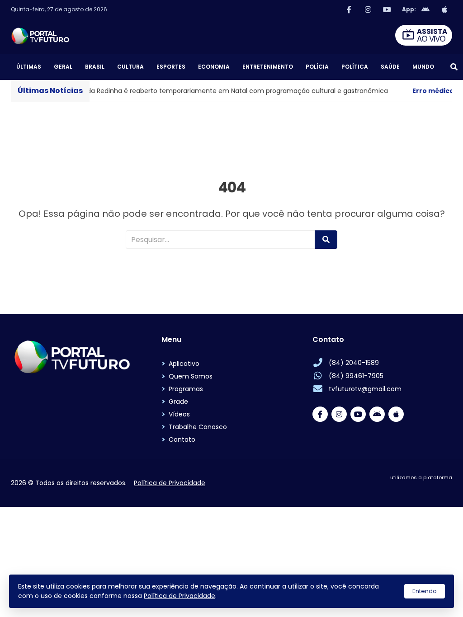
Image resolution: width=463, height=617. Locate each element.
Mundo (423, 66)
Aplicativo (184, 363)
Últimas (28, 66)
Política (354, 66)
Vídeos (179, 414)
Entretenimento (267, 66)
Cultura (130, 66)
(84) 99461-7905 (356, 375)
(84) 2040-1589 (354, 362)
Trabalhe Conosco (198, 426)
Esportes (170, 66)
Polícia (317, 66)
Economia (214, 66)
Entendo (424, 591)
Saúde (390, 66)
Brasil (94, 66)
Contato (182, 439)
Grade (178, 401)
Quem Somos (191, 376)
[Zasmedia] (429, 488)
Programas (186, 388)
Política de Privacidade (179, 595)
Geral (63, 66)
